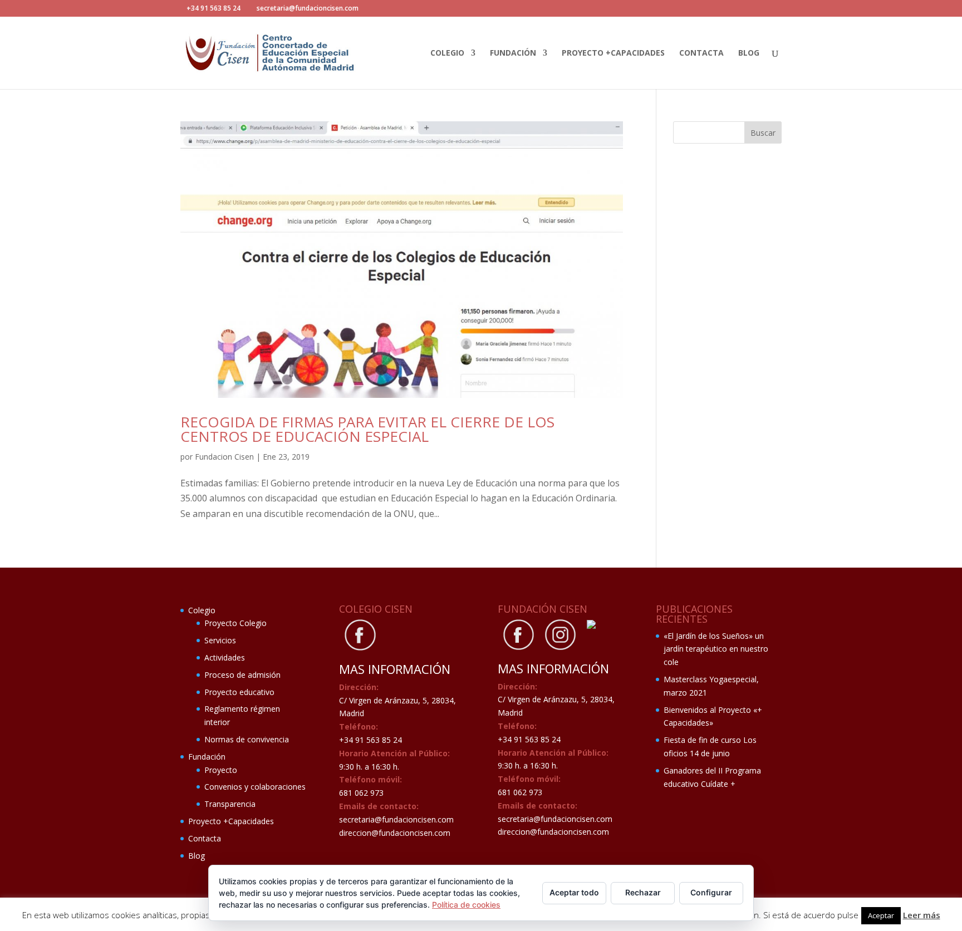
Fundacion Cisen (224, 456)
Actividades (224, 657)
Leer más (921, 914)
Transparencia (230, 804)
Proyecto (220, 770)
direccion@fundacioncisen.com (394, 832)
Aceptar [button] (881, 915)
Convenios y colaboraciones (255, 786)
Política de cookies (466, 904)
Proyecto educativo (239, 692)
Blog (748, 53)
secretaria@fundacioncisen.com (396, 819)
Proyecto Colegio (235, 623)
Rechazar (643, 892)
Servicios (220, 640)
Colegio (447, 53)
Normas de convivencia (246, 739)
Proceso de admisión (242, 674)
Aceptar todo (574, 892)
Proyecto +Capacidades (613, 53)
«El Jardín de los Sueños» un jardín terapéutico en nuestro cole (716, 649)
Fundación (513, 53)
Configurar (711, 892)
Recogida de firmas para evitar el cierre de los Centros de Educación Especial (367, 429)
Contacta (701, 53)
